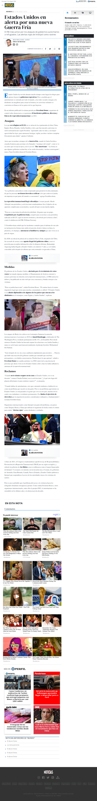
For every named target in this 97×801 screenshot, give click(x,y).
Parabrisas (56, 784)
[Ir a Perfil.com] (91, 1)
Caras (14, 784)
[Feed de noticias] (53, 777)
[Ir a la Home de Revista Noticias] (9, 5)
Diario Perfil (6, 784)
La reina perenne (13, 745)
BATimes (48, 788)
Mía (85, 784)
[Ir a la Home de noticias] (48, 772)
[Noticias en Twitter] (48, 777)
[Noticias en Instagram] (39, 777)
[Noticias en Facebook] (43, 777)
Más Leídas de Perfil (73, 83)
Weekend (47, 784)
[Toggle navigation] (3, 5)
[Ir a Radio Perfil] (81, 1)
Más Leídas (69, 36)
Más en (7, 669)
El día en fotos (36, 258)
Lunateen (91, 784)
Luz (79, 784)
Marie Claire (22, 784)
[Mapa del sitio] (57, 777)
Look (73, 784)
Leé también (34, 255)
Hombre (39, 784)
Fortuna (31, 784)
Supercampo (65, 784)
